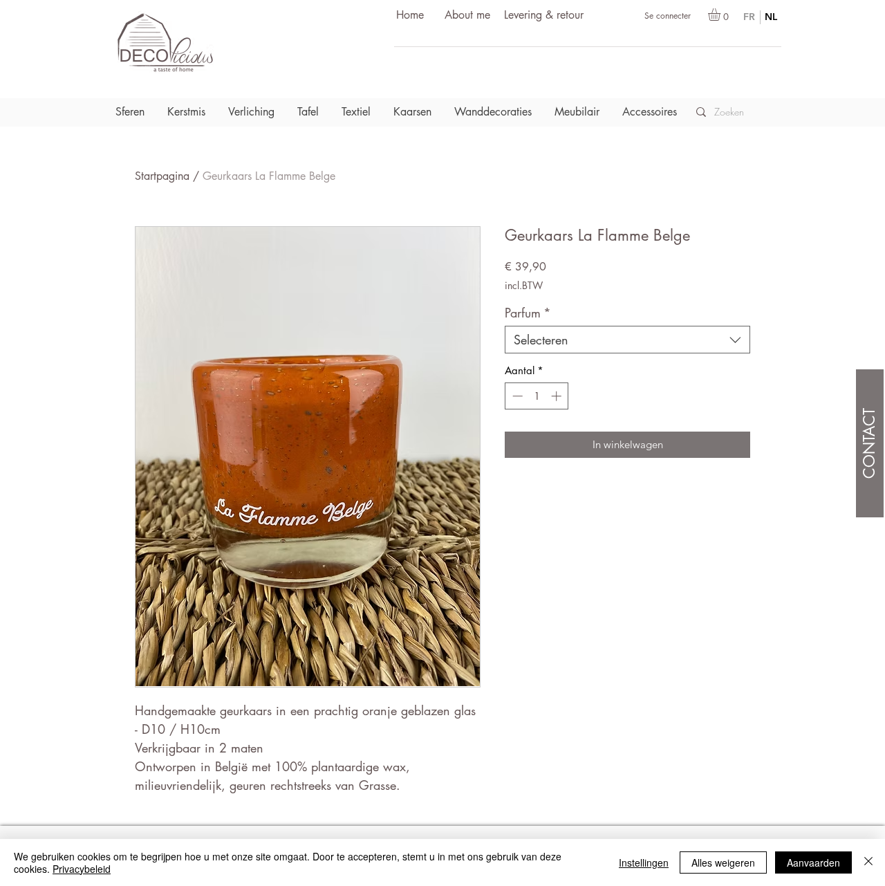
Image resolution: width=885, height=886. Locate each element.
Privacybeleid (82, 869)
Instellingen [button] (644, 862)
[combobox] (627, 339)
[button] (721, 14)
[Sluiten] (868, 862)
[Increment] (557, 396)
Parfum (528, 312)
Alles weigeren (723, 862)
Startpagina (162, 176)
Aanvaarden (813, 862)
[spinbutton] (536, 396)
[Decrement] (516, 396)
